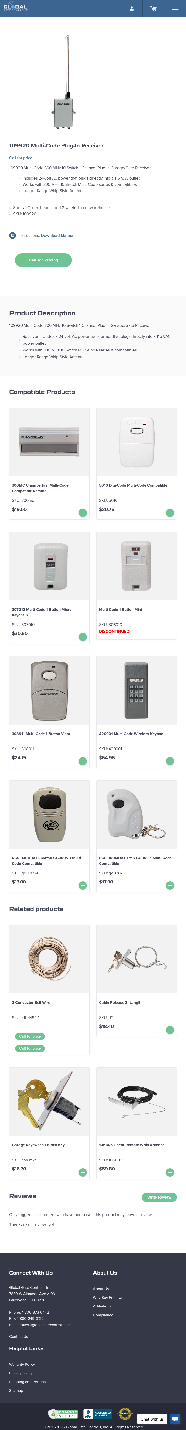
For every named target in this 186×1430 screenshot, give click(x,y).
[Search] (175, 8)
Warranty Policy (22, 1364)
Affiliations (102, 1306)
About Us (101, 1288)
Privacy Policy (20, 1373)
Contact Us (18, 1336)
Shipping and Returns (27, 1382)
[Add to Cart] (83, 513)
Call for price (20, 158)
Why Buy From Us (108, 1297)
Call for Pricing (43, 260)
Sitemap (16, 1390)
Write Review (159, 1197)
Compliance (103, 1315)
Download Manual (57, 235)
